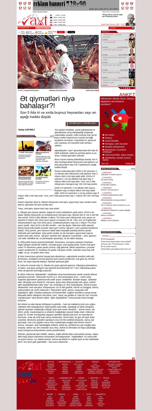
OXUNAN (105, 236)
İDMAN (81, 378)
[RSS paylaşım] (123, 3)
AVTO (62, 398)
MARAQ (61, 394)
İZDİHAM (95, 368)
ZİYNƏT (61, 400)
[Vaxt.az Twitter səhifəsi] (25, 3)
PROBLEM (51, 387)
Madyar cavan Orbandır (110, 220)
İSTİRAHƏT (49, 402)
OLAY (95, 364)
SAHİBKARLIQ (114, 373)
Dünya (101, 400)
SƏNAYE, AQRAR (43, 28)
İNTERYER (61, 404)
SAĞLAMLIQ (50, 405)
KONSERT (75, 400)
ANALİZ (50, 373)
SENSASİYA (89, 405)
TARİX (106, 380)
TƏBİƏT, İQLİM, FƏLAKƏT (95, 369)
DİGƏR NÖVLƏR (81, 389)
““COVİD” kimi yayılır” (25, 152)
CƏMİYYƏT (51, 380)
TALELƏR (106, 387)
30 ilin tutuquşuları (108, 239)
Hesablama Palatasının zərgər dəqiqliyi (115, 210)
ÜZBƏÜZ (79, 368)
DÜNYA (65, 369)
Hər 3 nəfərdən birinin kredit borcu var (115, 205)
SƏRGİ (76, 397)
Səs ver (105, 163)
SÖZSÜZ (89, 404)
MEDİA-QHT (51, 382)
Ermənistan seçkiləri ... (109, 185)
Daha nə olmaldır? (108, 215)
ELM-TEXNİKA (61, 402)
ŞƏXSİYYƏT (106, 384)
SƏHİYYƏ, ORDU (51, 389)
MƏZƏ (89, 398)
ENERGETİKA (114, 371)
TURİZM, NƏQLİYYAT (114, 369)
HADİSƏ (95, 362)
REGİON (65, 368)
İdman (101, 402)
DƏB (61, 397)
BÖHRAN (65, 364)
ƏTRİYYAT (61, 405)
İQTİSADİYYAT (23, 28)
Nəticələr (129, 163)
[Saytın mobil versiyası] (127, 3)
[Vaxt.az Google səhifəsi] (29, 3)
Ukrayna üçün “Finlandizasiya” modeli (115, 244)
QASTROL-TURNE (76, 405)
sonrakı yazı (89, 123)
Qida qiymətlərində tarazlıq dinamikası (24, 178)
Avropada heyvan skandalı (42, 178)
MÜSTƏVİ (94, 378)
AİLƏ (49, 397)
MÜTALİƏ (94, 382)
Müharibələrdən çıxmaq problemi (113, 200)
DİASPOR (51, 371)
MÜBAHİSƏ (94, 384)
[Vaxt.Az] (132, 8)
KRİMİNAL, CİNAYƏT (95, 371)
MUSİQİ (66, 384)
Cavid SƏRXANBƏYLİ (122, 47)
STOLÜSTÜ (81, 387)
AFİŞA (75, 394)
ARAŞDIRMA (106, 382)
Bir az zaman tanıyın (108, 246)
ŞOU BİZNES (66, 389)
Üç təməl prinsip (107, 180)
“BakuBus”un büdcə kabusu (111, 174)
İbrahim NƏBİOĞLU (123, 54)
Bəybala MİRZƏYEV (123, 85)
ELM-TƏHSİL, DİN (51, 384)
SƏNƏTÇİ (66, 382)
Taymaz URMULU (123, 62)
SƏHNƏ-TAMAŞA (75, 404)
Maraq (101, 405)
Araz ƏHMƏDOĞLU (123, 77)
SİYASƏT (79, 362)
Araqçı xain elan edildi (112, 65)
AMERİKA (65, 371)
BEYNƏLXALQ (65, 362)
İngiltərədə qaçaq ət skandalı (42, 153)
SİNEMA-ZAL (75, 402)
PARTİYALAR (79, 373)
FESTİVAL (75, 398)
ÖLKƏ (51, 378)
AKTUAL (50, 362)
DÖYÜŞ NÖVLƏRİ (81, 386)
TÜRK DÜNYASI (50, 369)
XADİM (79, 369)
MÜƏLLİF (94, 380)
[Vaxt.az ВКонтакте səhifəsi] (25, 8)
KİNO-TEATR (66, 380)
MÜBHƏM (94, 387)
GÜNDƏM (51, 364)
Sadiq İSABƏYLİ (124, 70)
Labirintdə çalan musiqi (112, 50)
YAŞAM (50, 394)
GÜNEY (50, 368)
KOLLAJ (89, 402)
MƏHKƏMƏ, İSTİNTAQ (95, 373)
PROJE (106, 378)
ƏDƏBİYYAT (66, 386)
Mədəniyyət (100, 404)
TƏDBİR (79, 366)
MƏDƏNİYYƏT (66, 378)
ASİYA (65, 366)
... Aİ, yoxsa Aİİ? (109, 42)
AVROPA (65, 373)
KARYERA (49, 400)
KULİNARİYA (49, 404)
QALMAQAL (79, 371)
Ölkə (100, 397)
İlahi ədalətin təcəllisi (111, 72)
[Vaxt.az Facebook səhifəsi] (20, 3)
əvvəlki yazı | (75, 123)
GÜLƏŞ (81, 382)
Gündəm (101, 398)
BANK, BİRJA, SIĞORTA (114, 364)
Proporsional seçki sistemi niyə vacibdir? (116, 241)
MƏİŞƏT (49, 398)
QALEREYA (100, 394)
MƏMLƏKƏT (51, 386)
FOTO (88, 394)
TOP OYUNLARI (81, 380)
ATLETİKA (81, 384)
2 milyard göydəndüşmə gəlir (112, 195)
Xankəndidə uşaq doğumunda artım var (116, 249)
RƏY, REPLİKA (79, 364)
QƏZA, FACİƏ (95, 366)
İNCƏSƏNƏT (66, 387)
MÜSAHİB (94, 386)
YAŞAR (126, 39)
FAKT (89, 397)
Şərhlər (61, 32)
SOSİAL (114, 368)
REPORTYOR (106, 386)
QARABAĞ (50, 366)
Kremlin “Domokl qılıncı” (110, 190)
